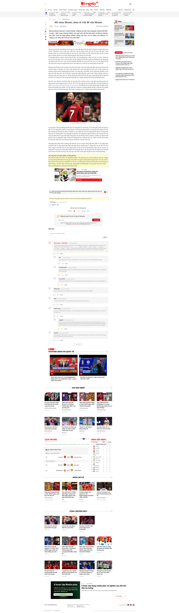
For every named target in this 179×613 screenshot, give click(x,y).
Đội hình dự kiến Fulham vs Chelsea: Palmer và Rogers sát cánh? (86, 572)
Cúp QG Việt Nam (54, 444)
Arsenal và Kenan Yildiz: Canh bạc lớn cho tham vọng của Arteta (52, 404)
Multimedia (108, 9)
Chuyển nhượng (63, 9)
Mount (53, 204)
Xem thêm (78, 344)
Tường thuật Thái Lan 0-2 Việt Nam (125, 80)
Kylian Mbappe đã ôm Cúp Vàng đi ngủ (119, 34)
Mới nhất (120, 9)
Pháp (87, 9)
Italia (91, 9)
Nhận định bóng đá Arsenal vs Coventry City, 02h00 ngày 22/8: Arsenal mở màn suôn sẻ (124, 63)
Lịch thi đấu (51, 439)
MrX (55, 298)
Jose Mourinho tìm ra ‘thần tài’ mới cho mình (103, 427)
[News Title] (46, 37)
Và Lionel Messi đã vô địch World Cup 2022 (119, 42)
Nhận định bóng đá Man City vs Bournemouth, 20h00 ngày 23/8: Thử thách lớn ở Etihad (86, 549)
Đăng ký (96, 220)
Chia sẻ (64, 26)
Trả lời (61, 253)
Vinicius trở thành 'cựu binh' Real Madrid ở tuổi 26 (104, 493)
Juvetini (56, 333)
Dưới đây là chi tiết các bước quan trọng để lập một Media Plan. (99, 590)
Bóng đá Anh (127, 9)
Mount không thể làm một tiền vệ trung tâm (64, 85)
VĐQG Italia (82, 431)
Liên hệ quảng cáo (57, 610)
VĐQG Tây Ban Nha (101, 431)
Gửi (105, 237)
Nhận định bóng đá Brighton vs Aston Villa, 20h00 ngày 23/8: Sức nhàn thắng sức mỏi (52, 549)
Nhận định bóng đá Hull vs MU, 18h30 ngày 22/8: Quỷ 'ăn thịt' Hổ (52, 493)
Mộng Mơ (57, 289)
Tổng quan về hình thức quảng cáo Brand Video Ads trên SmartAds (87, 172)
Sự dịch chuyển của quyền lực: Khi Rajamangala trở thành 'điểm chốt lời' (86, 494)
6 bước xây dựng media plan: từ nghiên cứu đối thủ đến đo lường (103, 587)
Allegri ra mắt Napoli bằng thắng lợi (85, 427)
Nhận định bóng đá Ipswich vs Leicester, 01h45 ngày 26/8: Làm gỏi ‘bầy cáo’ (68, 405)
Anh (59, 19)
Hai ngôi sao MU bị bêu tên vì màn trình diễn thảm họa (104, 572)
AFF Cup (50, 9)
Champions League (72, 9)
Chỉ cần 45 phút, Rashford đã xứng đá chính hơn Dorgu (51, 572)
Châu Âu (54, 19)
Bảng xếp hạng (98, 439)
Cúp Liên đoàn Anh (66, 409)
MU (58, 204)
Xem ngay (79, 179)
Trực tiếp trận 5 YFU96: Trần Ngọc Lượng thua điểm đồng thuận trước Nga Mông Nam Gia (69, 494)
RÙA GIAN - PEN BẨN (60, 243)
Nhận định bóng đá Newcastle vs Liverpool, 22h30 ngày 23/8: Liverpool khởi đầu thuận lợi (69, 550)
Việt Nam (55, 9)
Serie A (83, 444)
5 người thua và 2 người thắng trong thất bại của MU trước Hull (69, 572)
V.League (47, 444)
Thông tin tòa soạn (48, 610)
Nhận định (102, 9)
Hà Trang (52, 202)
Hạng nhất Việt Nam (63, 444)
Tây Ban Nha (82, 9)
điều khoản (75, 224)
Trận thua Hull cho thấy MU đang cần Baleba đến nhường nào (104, 548)
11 (57, 26)
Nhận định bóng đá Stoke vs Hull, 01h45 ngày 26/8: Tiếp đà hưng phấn (87, 404)
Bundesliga (88, 444)
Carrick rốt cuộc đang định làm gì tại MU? (68, 526)
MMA (63, 499)
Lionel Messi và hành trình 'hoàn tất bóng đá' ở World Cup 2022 (119, 27)
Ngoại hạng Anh (66, 19)
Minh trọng (57, 308)
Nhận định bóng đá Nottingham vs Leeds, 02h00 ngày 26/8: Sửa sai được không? (104, 405)
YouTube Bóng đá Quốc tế (61, 351)
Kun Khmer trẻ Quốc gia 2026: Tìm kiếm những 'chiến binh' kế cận (69, 428)
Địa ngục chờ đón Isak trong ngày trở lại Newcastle (86, 527)
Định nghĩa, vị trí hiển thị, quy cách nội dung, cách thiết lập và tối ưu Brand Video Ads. (88, 176)
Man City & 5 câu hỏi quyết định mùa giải (51, 427)
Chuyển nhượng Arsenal (50, 408)
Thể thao (96, 9)
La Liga (79, 444)
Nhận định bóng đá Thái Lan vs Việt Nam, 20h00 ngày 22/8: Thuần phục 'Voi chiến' (125, 57)
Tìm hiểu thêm (119, 596)
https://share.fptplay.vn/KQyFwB (83, 198)
